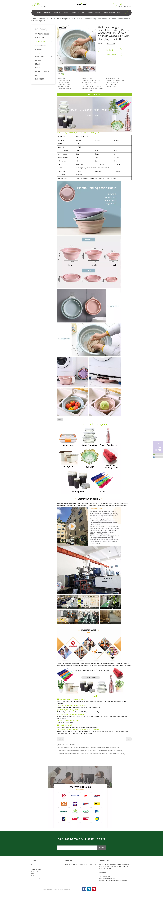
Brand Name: (62, 82)
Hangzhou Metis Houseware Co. (68, 744)
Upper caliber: (110, 82)
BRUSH (37, 64)
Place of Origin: (110, 80)
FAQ (83, 12)
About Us (57, 12)
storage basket (40, 45)
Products (47, 12)
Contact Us (75, 12)
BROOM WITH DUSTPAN (82, 864)
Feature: (84, 80)
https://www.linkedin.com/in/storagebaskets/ (116, 880)
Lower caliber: (62, 84)
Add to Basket (109, 54)
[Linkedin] (89, 889)
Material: (108, 78)
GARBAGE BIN (40, 38)
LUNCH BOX (39, 79)
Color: (84, 86)
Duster (37, 68)
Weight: (60, 86)
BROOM (38, 60)
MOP (37, 75)
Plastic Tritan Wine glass (111, 12)
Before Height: (86, 84)
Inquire (108, 50)
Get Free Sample (94, 12)
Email (156, 457)
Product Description (94, 94)
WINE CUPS (39, 56)
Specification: (86, 78)
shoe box (38, 49)
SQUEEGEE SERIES (42, 34)
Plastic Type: (62, 80)
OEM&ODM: (62, 88)
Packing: (108, 86)
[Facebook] (84, 889)
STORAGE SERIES (41, 41)
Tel (155, 454)
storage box (39, 53)
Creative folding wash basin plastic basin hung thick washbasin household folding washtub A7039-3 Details (91, 753)
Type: (59, 78)
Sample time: (86, 88)
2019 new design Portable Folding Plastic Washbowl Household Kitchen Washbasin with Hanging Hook (89, 747)
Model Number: (87, 82)
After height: (109, 84)
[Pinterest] (94, 889)
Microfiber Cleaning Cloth (44, 71)
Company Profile (36, 869)
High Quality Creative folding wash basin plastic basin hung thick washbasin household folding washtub (90, 750)
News (66, 12)
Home (39, 12)
